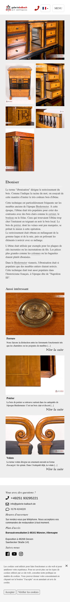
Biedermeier (42, 206)
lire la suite (55, 349)
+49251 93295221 (24, 498)
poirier (17, 225)
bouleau (10, 217)
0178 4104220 (18, 509)
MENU (58, 8)
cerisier (52, 214)
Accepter (10, 592)
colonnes (36, 253)
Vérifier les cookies (28, 592)
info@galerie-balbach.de (23, 504)
